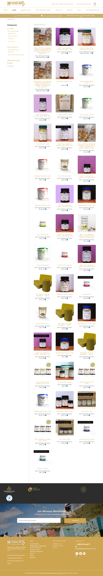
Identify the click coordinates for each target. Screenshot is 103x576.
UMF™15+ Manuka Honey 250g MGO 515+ (42, 353)
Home (8, 19)
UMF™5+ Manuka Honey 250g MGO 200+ (86, 176)
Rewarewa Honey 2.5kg (87, 82)
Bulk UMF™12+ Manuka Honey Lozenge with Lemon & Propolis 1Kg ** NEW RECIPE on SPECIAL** (43, 50)
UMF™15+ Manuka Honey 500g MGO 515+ (64, 144)
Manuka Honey (12, 33)
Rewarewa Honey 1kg (86, 205)
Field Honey (11, 38)
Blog (32, 555)
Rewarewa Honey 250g (65, 353)
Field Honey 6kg (42, 265)
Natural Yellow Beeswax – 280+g (64, 324)
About (32, 553)
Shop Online (34, 544)
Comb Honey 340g (65, 114)
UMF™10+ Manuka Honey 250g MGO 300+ (64, 235)
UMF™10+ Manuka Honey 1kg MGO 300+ (65, 48)
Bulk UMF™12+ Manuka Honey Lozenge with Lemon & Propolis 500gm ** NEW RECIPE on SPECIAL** (43, 84)
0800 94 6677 (83, 544)
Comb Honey (11, 41)
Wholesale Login (84, 4)
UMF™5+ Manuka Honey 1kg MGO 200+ (65, 206)
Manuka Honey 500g (65, 294)
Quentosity (61, 573)
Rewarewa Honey (12, 36)
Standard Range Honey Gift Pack (42, 382)
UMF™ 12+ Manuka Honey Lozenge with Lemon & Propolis (86, 236)
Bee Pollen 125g (42, 323)
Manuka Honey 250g (65, 411)
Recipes (32, 557)
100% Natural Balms (13, 60)
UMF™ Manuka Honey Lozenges (16, 54)
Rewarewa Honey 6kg (42, 411)
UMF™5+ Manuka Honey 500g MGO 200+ (42, 115)
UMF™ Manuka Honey (13, 31)
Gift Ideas (10, 66)
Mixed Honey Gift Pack (87, 382)
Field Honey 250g (65, 382)
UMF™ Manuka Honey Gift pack (42, 440)
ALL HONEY (10, 28)
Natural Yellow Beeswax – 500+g (42, 295)
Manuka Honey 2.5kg (42, 176)
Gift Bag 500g (86, 411)
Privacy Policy (58, 546)
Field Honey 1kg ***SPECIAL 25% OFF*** (87, 48)
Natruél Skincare (36, 551)
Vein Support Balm (86, 439)
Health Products (12, 47)
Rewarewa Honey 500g (87, 323)
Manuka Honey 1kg (64, 81)
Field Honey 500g (42, 144)
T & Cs (55, 548)
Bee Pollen (10, 52)
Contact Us (57, 544)
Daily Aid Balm (42, 234)
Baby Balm (87, 294)
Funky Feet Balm (64, 265)
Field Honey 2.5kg (87, 114)
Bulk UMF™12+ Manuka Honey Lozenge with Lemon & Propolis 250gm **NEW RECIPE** (87, 146)
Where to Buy (35, 549)
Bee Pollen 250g (64, 176)
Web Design (42, 573)
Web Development (51, 573)
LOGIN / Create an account (63, 4)
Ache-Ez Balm (42, 468)
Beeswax (10, 63)
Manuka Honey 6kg (42, 205)
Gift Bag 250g (64, 439)
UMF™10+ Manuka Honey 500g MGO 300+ (86, 265)
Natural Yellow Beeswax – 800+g (86, 353)
